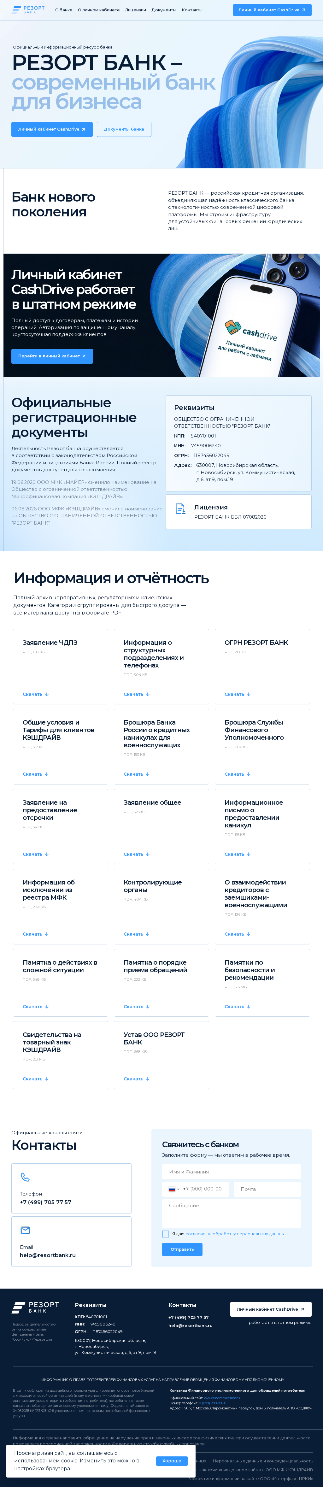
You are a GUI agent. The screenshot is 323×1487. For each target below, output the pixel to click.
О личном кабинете (99, 10)
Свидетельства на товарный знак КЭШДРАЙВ (52, 1042)
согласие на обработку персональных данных (235, 1233)
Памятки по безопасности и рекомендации (250, 970)
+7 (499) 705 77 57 (45, 1202)
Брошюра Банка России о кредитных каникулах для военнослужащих (157, 734)
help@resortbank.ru (48, 1255)
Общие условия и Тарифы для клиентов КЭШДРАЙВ (58, 730)
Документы (163, 10)
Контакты (192, 10)
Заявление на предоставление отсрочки (50, 810)
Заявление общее (152, 802)
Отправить (182, 1249)
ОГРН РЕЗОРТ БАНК (256, 642)
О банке (64, 10)
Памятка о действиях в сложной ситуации (60, 966)
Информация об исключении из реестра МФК (48, 890)
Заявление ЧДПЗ (50, 642)
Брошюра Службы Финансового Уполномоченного (254, 730)
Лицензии (135, 10)
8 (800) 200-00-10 (212, 1403)
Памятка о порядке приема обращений (155, 966)
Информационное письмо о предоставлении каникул (254, 814)
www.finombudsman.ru (223, 1398)
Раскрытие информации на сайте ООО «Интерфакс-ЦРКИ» (250, 1478)
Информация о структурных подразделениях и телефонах (154, 654)
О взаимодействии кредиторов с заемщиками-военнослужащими (256, 894)
